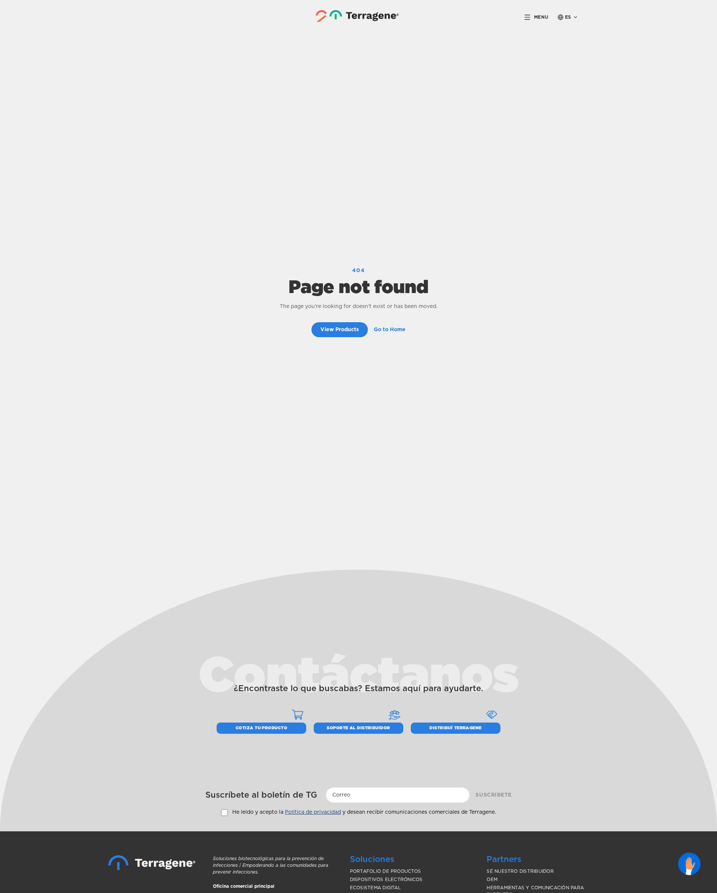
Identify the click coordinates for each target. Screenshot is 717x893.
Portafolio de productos (385, 871)
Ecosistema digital (375, 888)
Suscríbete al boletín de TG (261, 795)
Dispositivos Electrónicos (386, 879)
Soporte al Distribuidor (358, 728)
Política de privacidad (313, 812)
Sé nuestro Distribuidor (520, 871)
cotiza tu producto (261, 728)
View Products (339, 329)
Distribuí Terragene (455, 728)
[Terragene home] (358, 17)
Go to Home (390, 329)
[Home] (151, 862)
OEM (492, 879)
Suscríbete (493, 795)
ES (568, 17)
